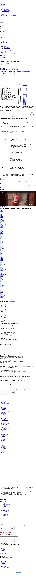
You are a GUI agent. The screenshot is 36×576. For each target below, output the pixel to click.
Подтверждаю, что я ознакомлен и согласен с (16, 71)
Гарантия (3, 2)
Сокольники (4, 429)
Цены (3, 5)
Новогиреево (4, 416)
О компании (4, 38)
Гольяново (4, 408)
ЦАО (3, 406)
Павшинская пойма (5, 420)
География (4, 561)
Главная (3, 1)
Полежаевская (4, 422)
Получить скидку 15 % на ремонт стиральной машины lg (9, 116)
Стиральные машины (5, 9)
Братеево (3, 404)
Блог (3, 6)
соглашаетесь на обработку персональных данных (10, 570)
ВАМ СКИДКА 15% (3, 35)
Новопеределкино (7, 504)
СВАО (3, 430)
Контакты (3, 43)
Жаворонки (4, 452)
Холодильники (4, 8)
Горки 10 (3, 446)
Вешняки (3, 438)
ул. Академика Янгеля (5, 434)
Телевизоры (4, 14)
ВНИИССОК (4, 450)
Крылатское (4, 448)
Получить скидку (3, 187)
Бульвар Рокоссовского (6, 405)
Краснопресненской (5, 411)
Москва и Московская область (5, 26)
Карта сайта (4, 564)
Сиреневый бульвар (5, 428)
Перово (3, 421)
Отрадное (3, 419)
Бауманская (4, 401)
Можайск (5, 516)
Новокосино (4, 417)
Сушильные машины (5, 11)
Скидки (3, 3)
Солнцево (5, 503)
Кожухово (3, 410)
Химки (5, 508)
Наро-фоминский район (6, 514)
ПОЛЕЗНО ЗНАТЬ (5, 42)
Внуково (3, 451)
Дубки (3, 445)
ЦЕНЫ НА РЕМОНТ (5, 63)
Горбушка (3, 409)
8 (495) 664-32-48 (3, 20)
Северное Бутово (5, 427)
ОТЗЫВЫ (3, 64)
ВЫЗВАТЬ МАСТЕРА (4, 68)
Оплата (3, 4)
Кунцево (3, 412)
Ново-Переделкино (5, 418)
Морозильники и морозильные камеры (8, 49)
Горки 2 (3, 447)
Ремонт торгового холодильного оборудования (9, 15)
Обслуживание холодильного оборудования (9, 16)
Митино (5, 505)
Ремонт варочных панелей (6, 12)
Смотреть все (2, 206)
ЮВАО (3, 436)
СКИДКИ (32, 114)
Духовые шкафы (5, 13)
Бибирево (3, 402)
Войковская (4, 439)
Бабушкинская (4, 400)
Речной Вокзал (4, 425)
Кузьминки (4, 413)
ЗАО (3, 441)
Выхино (3, 440)
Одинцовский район (5, 510)
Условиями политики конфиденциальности (23, 71)
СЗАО (3, 431)
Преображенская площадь (6, 423)
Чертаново (4, 407)
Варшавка (3, 437)
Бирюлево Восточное (5, 403)
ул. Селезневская (5, 435)
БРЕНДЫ (3, 65)
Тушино (3, 432)
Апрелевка (6, 515)
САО (3, 426)
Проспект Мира (4, 424)
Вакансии (3, 563)
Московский (6, 507)
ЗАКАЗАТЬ (25, 83)
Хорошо (18, 572)
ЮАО (3, 433)
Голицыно (5, 511)
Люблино (3, 414)
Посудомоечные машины (6, 10)
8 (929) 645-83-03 (3, 22)
